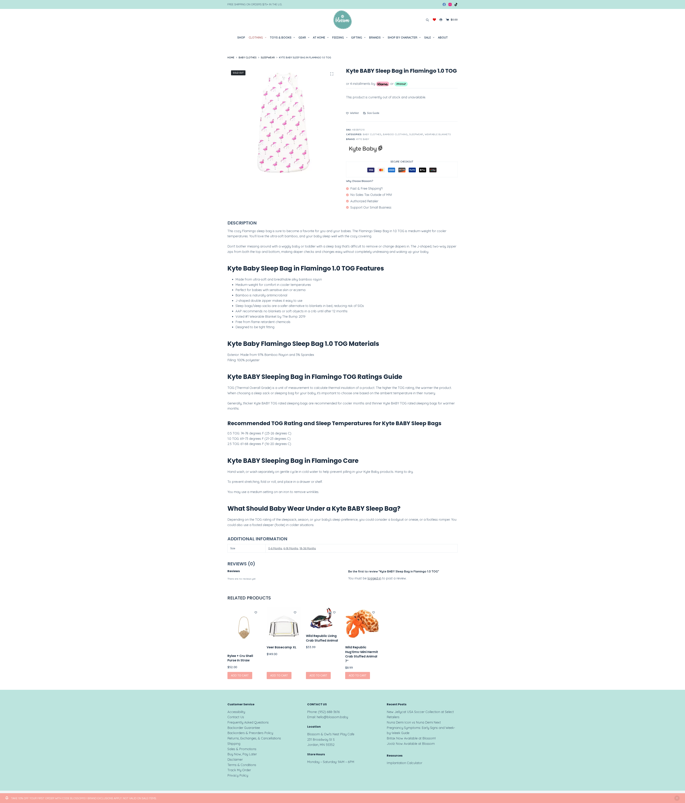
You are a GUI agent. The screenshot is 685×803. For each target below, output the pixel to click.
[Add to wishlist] (256, 612)
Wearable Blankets (438, 134)
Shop (241, 37)
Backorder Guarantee (243, 728)
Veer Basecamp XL (281, 647)
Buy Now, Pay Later (242, 754)
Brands (375, 37)
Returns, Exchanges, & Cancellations (254, 738)
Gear (302, 37)
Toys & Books (280, 37)
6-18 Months (290, 548)
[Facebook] (444, 4)
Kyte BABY (362, 139)
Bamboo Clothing (395, 134)
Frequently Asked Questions (248, 722)
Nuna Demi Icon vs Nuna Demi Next (414, 722)
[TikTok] (456, 4)
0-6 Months (275, 548)
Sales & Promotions (241, 749)
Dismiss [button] (677, 798)
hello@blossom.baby (332, 717)
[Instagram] (450, 4)
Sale (427, 37)
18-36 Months (308, 548)
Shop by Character (402, 37)
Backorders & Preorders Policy (250, 733)
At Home (319, 37)
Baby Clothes (372, 134)
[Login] (441, 19)
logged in (374, 578)
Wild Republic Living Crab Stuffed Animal (322, 638)
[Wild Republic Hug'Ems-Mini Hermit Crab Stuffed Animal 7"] (362, 624)
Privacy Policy (237, 775)
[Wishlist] (434, 19)
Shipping (233, 744)
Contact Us (235, 717)
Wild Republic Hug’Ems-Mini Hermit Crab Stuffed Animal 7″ (361, 654)
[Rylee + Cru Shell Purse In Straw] (244, 628)
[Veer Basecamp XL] (284, 624)
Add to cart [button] (240, 675)
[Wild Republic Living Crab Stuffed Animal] (323, 618)
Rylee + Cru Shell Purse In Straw (240, 658)
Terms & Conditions (241, 765)
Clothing (256, 37)
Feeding (338, 37)
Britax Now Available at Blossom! (411, 738)
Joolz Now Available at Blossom (411, 744)
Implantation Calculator (404, 763)
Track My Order (239, 770)
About (443, 37)
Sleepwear (416, 134)
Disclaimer (235, 759)
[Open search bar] (427, 19)
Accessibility (236, 712)
